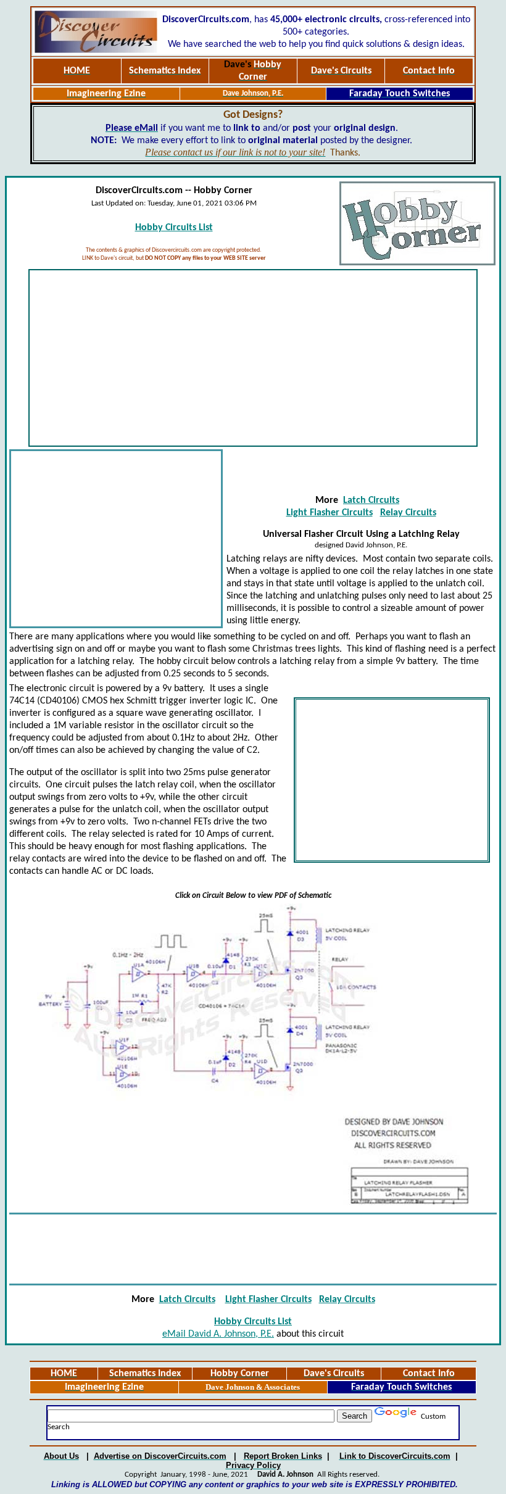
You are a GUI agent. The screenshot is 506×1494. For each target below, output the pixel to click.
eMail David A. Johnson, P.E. (218, 1334)
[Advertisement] (253, 358)
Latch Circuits (371, 500)
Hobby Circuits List (174, 228)
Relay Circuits (408, 513)
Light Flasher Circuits (329, 513)
